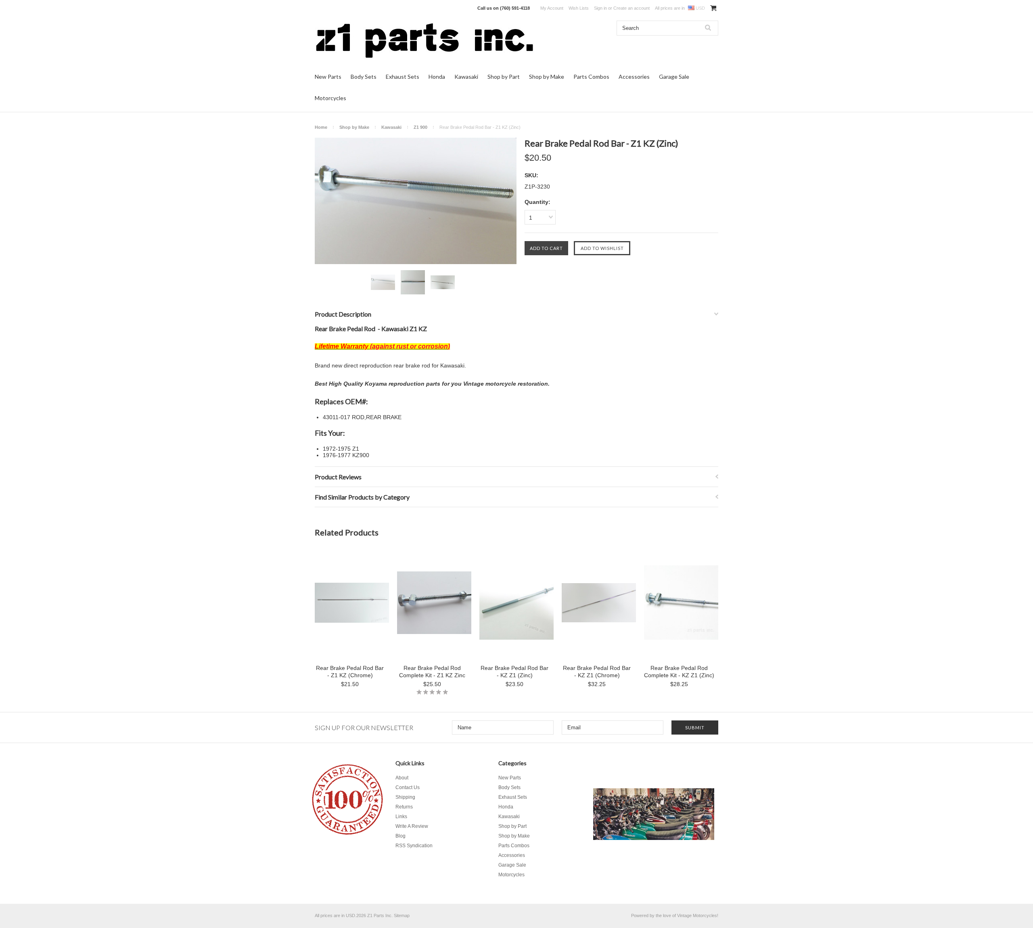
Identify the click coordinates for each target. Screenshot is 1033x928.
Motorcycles (330, 97)
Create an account (631, 8)
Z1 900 (420, 127)
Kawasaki (466, 76)
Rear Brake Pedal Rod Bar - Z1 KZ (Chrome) (350, 671)
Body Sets (363, 76)
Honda (437, 76)
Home (321, 127)
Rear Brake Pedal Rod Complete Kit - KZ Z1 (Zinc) (679, 671)
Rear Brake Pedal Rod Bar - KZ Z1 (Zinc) (514, 671)
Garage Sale (674, 76)
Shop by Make (546, 76)
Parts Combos (591, 76)
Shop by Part (503, 76)
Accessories (634, 76)
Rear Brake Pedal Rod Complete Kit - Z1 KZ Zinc (432, 671)
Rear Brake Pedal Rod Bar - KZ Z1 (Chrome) (597, 671)
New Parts (328, 76)
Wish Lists (579, 8)
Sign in (600, 8)
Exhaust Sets (402, 76)
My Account (551, 8)
